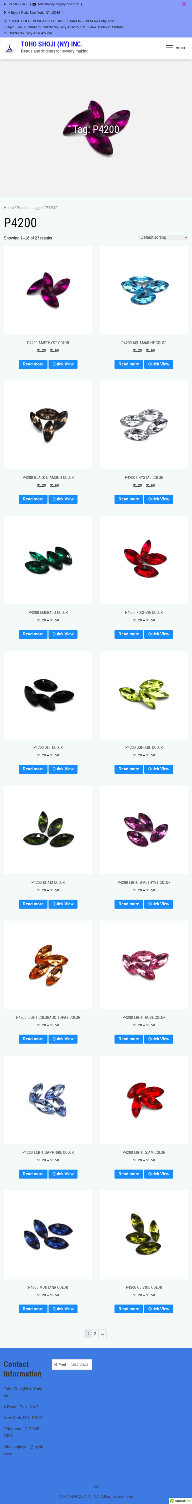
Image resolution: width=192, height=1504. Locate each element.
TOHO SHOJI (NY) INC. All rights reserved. (96, 1497)
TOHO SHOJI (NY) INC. (52, 44)
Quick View (63, 364)
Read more (33, 364)
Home (9, 208)
